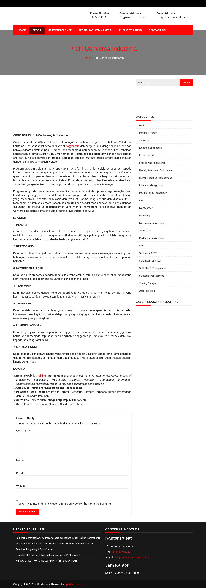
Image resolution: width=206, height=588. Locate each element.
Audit (142, 125)
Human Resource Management (155, 177)
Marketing (144, 215)
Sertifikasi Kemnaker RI (95, 30)
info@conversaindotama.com (174, 17)
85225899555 (121, 552)
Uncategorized (147, 290)
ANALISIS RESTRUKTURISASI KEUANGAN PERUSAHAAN (46, 560)
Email (20, 473)
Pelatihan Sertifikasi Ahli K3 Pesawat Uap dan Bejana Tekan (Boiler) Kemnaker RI (58, 538)
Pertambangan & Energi (151, 238)
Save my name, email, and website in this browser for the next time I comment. (66, 503)
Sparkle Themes (74, 584)
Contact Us (157, 30)
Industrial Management (151, 185)
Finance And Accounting (152, 162)
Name (20, 460)
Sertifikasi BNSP (60, 30)
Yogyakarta (72, 146)
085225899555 (99, 17)
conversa (144, 140)
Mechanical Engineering (151, 223)
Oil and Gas (145, 230)
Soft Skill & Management (152, 268)
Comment (23, 430)
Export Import (146, 155)
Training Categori (148, 283)
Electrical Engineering (150, 147)
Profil (37, 30)
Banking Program (148, 132)
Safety (143, 245)
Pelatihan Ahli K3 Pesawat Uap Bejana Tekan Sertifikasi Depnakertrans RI (54, 543)
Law (141, 200)
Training (40, 375)
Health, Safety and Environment (156, 170)
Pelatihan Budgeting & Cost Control (34, 549)
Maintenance (146, 208)
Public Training (130, 30)
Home (22, 30)
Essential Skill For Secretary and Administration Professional (48, 555)
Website (21, 486)
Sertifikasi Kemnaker (150, 260)
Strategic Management (151, 275)
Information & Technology (153, 193)
